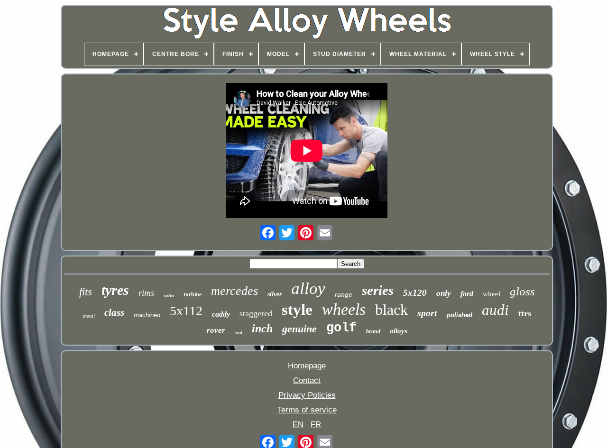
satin (169, 295)
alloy (308, 288)
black (391, 309)
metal (89, 316)
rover (216, 330)
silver (274, 294)
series (378, 290)
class (114, 312)
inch (262, 328)
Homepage (307, 365)
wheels (344, 309)
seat (238, 332)
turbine (193, 294)
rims (146, 293)
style (297, 309)
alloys (398, 331)
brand (373, 331)
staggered (255, 313)
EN (298, 424)
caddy (221, 314)
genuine (299, 329)
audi (495, 310)
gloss (522, 291)
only (443, 293)
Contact (307, 380)
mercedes (234, 291)
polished (459, 315)
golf (341, 328)
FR (316, 424)
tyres (115, 290)
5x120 (415, 293)
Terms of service (307, 409)
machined (147, 315)
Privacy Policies (307, 395)
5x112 (186, 310)
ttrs (524, 313)
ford (466, 294)
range (343, 294)
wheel (491, 294)
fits (85, 292)
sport (427, 313)
